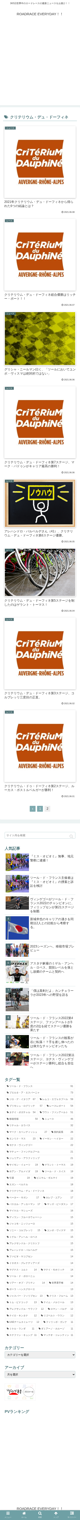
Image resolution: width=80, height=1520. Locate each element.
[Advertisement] (40, 65)
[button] (71, 836)
